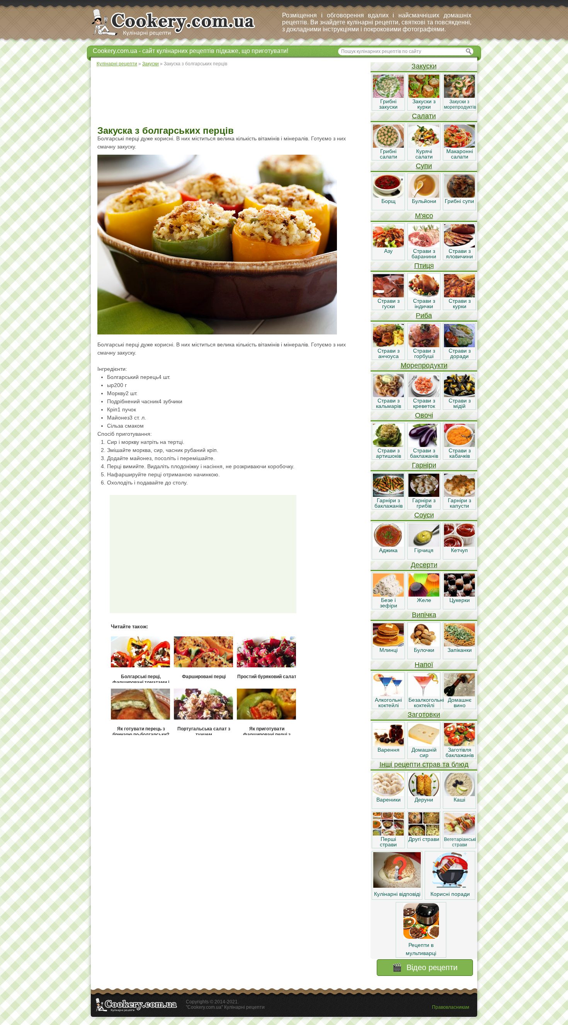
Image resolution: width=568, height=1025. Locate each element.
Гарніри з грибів (423, 503)
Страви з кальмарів (388, 403)
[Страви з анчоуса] (388, 345)
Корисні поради (450, 894)
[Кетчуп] (459, 545)
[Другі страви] (423, 834)
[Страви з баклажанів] (423, 445)
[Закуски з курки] (423, 96)
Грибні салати (388, 154)
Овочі (424, 415)
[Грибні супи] (459, 196)
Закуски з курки (423, 104)
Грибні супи (459, 201)
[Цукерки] (459, 595)
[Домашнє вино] (459, 694)
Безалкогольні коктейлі (426, 702)
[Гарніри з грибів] (423, 495)
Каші (459, 799)
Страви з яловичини (459, 253)
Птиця (424, 265)
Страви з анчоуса (389, 353)
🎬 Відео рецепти (424, 967)
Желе (424, 600)
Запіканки (459, 650)
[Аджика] (388, 545)
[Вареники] (388, 794)
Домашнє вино (459, 702)
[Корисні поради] (450, 886)
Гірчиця (424, 550)
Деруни (424, 799)
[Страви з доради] (459, 345)
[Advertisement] (230, 96)
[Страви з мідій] (459, 395)
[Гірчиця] (423, 545)
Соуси (424, 515)
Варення (389, 750)
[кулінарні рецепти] (180, 36)
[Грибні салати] (388, 146)
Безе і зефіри (388, 603)
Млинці (388, 650)
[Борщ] (388, 196)
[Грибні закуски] (388, 96)
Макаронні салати (459, 154)
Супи (424, 166)
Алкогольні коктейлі (388, 702)
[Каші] (459, 794)
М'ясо (424, 216)
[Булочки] (423, 644)
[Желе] (423, 595)
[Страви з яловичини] (459, 245)
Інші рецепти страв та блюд (424, 764)
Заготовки (424, 714)
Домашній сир (424, 752)
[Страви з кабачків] (459, 445)
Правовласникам (450, 1007)
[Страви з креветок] (423, 395)
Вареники (388, 799)
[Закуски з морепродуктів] (459, 96)
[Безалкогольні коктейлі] (423, 694)
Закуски (424, 66)
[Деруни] (423, 794)
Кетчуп (459, 550)
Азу (388, 251)
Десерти (424, 565)
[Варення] (388, 744)
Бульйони (424, 201)
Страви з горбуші (424, 353)
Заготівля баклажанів (460, 752)
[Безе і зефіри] (388, 595)
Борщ (388, 201)
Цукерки (459, 600)
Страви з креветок (424, 403)
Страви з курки (460, 303)
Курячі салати (424, 154)
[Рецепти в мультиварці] (421, 937)
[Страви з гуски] (388, 295)
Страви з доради (460, 353)
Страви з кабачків (460, 453)
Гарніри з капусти (459, 503)
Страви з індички (424, 303)
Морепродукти (424, 365)
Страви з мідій (460, 403)
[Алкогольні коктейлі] (388, 694)
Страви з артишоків (388, 453)
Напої (424, 665)
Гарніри (424, 465)
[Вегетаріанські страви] (459, 834)
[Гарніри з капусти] (459, 495)
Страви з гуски (389, 303)
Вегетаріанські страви (460, 842)
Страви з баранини (424, 253)
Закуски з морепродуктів (460, 104)
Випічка (424, 615)
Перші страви (388, 842)
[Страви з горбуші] (423, 345)
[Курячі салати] (423, 146)
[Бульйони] (423, 196)
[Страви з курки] (459, 295)
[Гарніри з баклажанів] (388, 495)
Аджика (388, 550)
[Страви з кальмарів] (388, 395)
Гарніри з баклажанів (388, 503)
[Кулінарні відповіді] (397, 886)
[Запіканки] (459, 644)
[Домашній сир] (423, 744)
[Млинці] (388, 644)
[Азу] (388, 245)
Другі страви (423, 839)
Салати (424, 116)
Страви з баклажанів (424, 453)
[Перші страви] (388, 834)
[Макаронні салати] (459, 146)
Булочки (424, 650)
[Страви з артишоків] (388, 445)
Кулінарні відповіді (397, 894)
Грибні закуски (388, 104)
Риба (424, 315)
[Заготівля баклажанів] (459, 744)
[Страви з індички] (423, 295)
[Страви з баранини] (423, 245)
